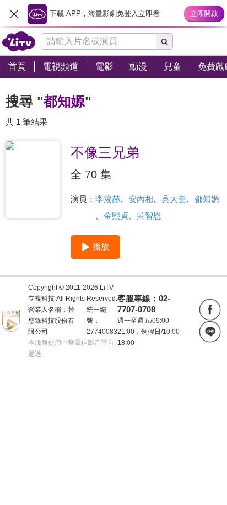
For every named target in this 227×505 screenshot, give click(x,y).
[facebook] (210, 310)
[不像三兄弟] (33, 179)
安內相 (140, 199)
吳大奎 (173, 199)
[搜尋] (164, 41)
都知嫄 (206, 199)
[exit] (14, 14)
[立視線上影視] (18, 41)
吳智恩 (149, 215)
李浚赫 (107, 199)
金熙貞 (116, 215)
